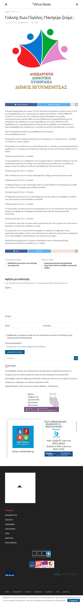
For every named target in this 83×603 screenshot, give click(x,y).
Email (8, 326)
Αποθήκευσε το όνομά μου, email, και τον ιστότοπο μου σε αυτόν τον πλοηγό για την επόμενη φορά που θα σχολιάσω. (39, 336)
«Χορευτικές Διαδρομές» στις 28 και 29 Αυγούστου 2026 (27, 382)
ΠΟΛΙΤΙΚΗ (9, 520)
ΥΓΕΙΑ (7, 533)
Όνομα (8, 316)
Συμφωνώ (73, 600)
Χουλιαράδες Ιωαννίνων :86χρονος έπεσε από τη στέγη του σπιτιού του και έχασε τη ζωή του (41, 378)
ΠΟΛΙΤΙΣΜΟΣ (10, 529)
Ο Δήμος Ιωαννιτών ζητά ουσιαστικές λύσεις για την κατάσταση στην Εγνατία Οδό (36, 375)
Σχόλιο (8, 288)
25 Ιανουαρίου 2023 (11, 23)
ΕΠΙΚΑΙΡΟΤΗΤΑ (15, 12)
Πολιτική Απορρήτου (14, 343)
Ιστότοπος (47, 326)
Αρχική (7, 12)
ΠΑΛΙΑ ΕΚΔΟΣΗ (11, 543)
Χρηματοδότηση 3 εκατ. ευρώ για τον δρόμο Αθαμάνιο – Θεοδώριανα (31, 386)
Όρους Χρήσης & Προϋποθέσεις (33, 346)
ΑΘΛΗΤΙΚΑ (9, 538)
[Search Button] (76, 358)
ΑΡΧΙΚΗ (7, 592)
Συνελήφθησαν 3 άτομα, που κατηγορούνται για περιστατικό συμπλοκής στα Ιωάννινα (38, 371)
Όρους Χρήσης (35, 600)
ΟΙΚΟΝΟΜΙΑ (10, 524)
